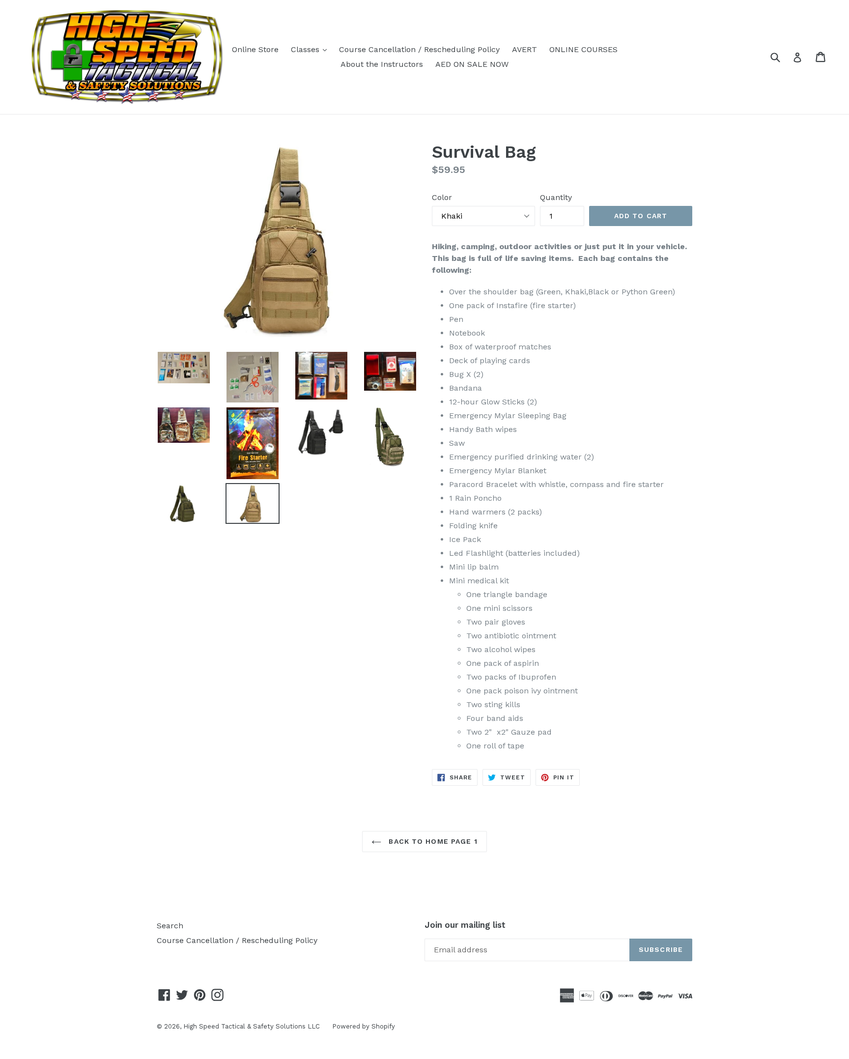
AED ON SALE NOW (472, 64)
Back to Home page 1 (431, 841)
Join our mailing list (465, 925)
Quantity (556, 197)
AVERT (524, 49)
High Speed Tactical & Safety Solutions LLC (251, 1026)
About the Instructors (381, 64)
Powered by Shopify (363, 1026)
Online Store (255, 49)
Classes (311, 49)
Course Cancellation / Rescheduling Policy (419, 49)
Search (170, 925)
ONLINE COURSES (583, 49)
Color (442, 197)
